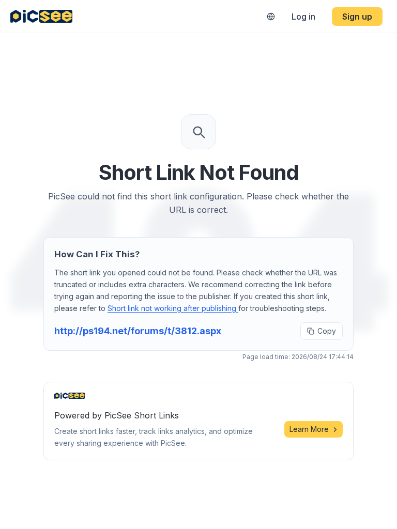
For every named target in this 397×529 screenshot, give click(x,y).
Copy (326, 330)
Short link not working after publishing (173, 308)
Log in (303, 16)
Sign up (357, 16)
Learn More (309, 429)
